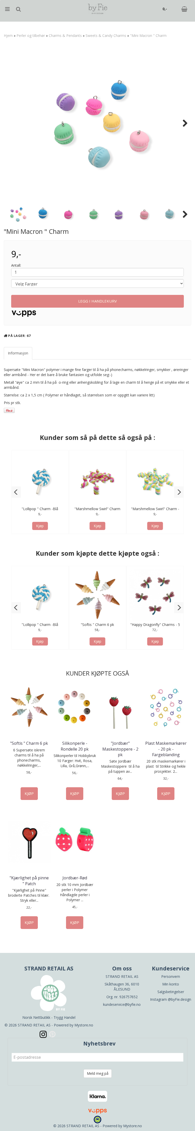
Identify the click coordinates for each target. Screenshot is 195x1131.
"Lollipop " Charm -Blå (40, 508)
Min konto (170, 984)
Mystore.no (83, 1025)
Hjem (8, 35)
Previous (12, 123)
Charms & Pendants (65, 35)
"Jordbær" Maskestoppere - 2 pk (120, 748)
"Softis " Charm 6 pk (97, 624)
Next (182, 123)
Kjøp (40, 525)
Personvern (170, 976)
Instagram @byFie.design (170, 999)
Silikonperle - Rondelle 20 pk (75, 746)
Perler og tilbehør (31, 35)
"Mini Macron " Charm (148, 35)
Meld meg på (97, 1073)
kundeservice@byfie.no (122, 1004)
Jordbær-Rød (74, 878)
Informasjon (18, 353)
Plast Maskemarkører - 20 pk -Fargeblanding (166, 748)
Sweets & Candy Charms (106, 35)
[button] (16, 492)
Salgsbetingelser (170, 991)
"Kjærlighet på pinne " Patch (29, 880)
